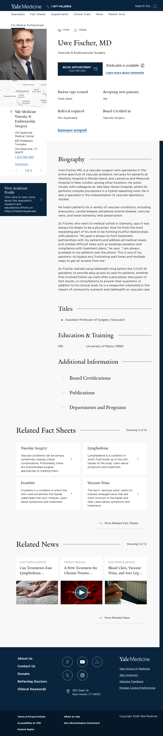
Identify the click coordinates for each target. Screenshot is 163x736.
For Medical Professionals (27, 25)
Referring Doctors (32, 681)
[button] (105, 378)
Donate (24, 674)
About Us (25, 658)
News (99, 14)
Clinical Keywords (32, 689)
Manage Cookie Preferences (137, 687)
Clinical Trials (82, 14)
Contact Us (26, 666)
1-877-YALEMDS (61, 6)
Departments (59, 14)
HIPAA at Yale (72, 717)
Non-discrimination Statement (82, 723)
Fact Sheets (38, 14)
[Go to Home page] (26, 7)
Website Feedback (131, 681)
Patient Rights (26, 730)
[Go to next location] (16, 171)
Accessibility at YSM (29, 723)
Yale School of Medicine (134, 668)
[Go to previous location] (40, 171)
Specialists (18, 14)
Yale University (128, 675)
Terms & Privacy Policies (32, 717)
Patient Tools (116, 14)
